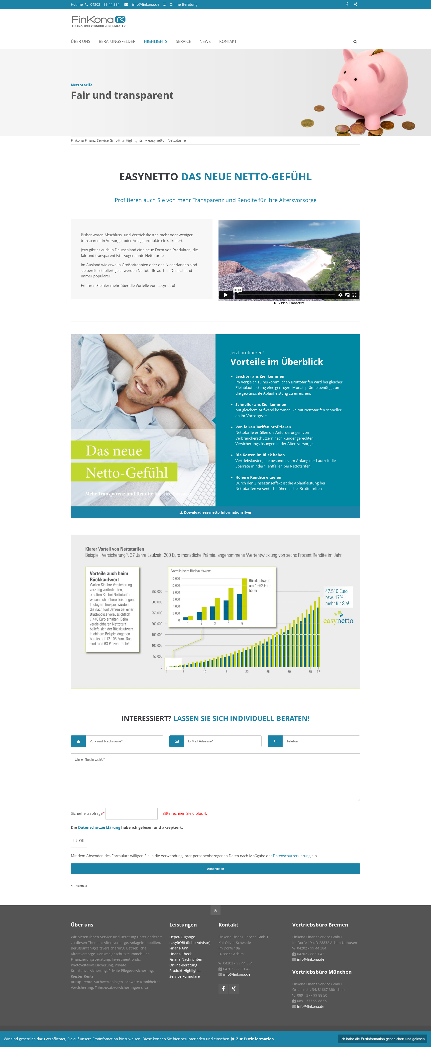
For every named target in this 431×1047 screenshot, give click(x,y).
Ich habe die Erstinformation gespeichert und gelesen (382, 1039)
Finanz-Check (180, 953)
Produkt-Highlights (185, 970)
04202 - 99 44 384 (104, 4)
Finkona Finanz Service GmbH (95, 140)
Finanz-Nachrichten (185, 959)
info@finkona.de (145, 4)
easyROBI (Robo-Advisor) (189, 942)
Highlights (134, 140)
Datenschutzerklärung (99, 827)
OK (81, 840)
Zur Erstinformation (255, 1038)
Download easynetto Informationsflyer (217, 512)
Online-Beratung (184, 4)
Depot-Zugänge (182, 936)
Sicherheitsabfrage (88, 813)
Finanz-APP (178, 948)
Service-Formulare (184, 976)
